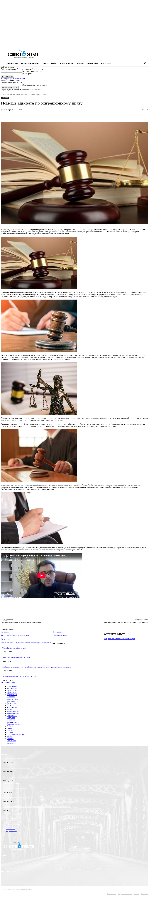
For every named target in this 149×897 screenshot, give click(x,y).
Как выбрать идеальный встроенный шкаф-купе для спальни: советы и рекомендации (33, 777)
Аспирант (9, 110)
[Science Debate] (23, 54)
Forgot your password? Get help (13, 78)
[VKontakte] (143, 44)
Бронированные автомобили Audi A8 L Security (19, 676)
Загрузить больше (8, 682)
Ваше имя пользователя (31, 71)
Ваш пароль (27, 74)
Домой (3, 94)
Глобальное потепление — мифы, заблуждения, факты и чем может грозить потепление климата (36, 667)
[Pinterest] (43, 116)
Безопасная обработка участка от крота (16, 657)
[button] (145, 63)
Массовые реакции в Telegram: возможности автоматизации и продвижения (26, 643)
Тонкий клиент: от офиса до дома (14, 648)
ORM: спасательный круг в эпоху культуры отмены (21, 622)
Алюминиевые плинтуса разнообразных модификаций (126, 622)
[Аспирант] (2, 110)
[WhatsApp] (52, 116)
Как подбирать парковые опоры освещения (15, 635)
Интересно (11, 94)
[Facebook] (137, 44)
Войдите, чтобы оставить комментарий (119, 639)
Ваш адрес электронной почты (34, 85)
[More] (60, 115)
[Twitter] (140, 44)
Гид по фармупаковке (60, 635)
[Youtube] (146, 44)
